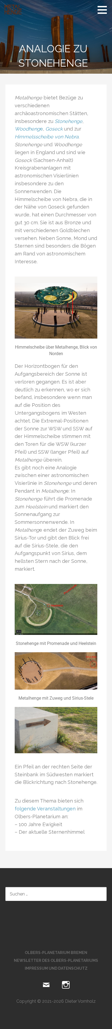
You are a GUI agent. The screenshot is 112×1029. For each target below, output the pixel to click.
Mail (46, 985)
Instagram (65, 985)
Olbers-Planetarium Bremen (56, 952)
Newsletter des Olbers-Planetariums (56, 960)
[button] (104, 10)
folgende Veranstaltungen (45, 808)
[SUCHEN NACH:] (56, 894)
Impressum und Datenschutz (56, 968)
